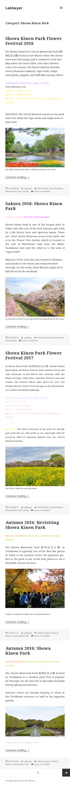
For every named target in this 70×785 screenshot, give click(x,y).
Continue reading (17, 177)
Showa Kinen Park (13, 191)
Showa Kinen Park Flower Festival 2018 (33, 40)
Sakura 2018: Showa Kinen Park (34, 206)
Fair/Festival (42, 188)
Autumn (40, 633)
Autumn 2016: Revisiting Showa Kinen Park (32, 524)
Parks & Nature (56, 188)
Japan (47, 633)
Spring (26, 191)
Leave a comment (42, 191)
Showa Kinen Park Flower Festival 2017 (33, 355)
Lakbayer (13, 7)
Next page (66, 773)
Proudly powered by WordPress (20, 780)
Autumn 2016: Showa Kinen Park (28, 650)
